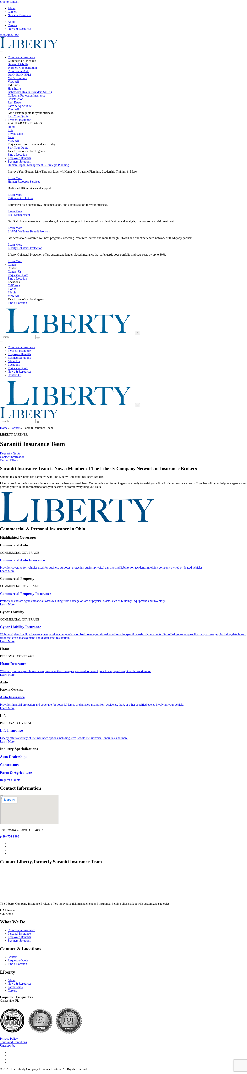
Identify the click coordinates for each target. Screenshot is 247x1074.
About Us (14, 361)
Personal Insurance (19, 119)
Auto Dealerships (13, 757)
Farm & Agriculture (16, 773)
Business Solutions (19, 161)
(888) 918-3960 (9, 35)
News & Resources (19, 15)
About (11, 8)
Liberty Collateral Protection (25, 248)
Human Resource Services (24, 181)
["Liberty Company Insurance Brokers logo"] (29, 47)
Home (4, 428)
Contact (12, 264)
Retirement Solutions (20, 198)
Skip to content (9, 1)
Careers (12, 11)
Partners (15, 428)
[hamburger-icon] (1, 51)
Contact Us (14, 375)
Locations (14, 364)
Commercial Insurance (21, 57)
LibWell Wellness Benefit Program (29, 231)
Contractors (9, 765)
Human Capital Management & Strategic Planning (38, 165)
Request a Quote (18, 368)
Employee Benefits (19, 158)
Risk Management (19, 214)
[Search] (38, 337)
